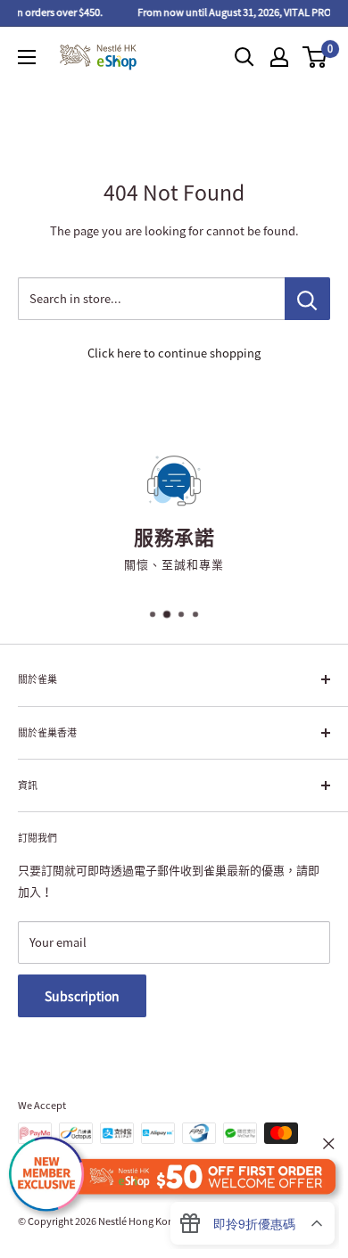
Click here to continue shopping (174, 352)
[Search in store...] (307, 298)
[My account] (279, 57)
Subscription (82, 996)
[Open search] (244, 57)
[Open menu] (27, 57)
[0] (315, 57)
